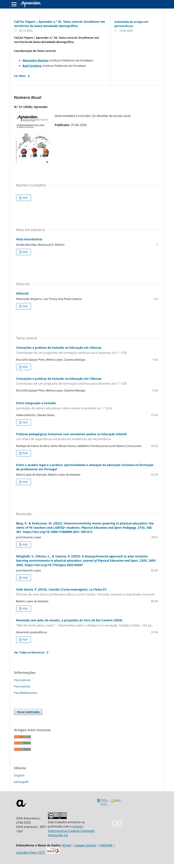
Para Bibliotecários (25, 693)
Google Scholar (85, 845)
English (19, 775)
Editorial (22, 293)
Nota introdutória (29, 239)
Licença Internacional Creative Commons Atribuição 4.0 (71, 830)
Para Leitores (22, 680)
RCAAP (67, 845)
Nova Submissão (28, 712)
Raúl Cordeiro (31, 66)
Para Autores (22, 686)
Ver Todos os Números (29, 652)
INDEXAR (106, 845)
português (21, 782)
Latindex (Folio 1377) (30, 852)
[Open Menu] (14, 4)
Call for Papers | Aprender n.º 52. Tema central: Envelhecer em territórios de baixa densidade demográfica (59, 24)
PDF (25, 198)
